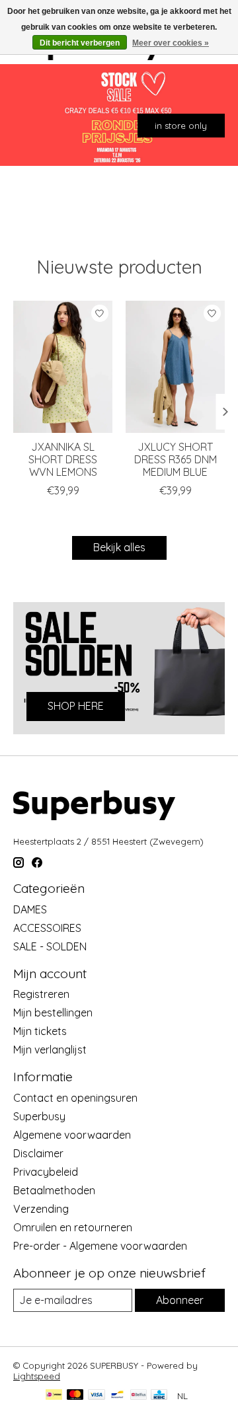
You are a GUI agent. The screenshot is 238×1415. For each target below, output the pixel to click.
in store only (181, 125)
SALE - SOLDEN (50, 946)
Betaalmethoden (54, 1190)
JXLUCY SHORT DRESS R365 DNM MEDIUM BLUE (175, 459)
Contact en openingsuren (75, 1097)
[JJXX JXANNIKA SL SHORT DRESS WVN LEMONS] (62, 367)
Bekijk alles (119, 547)
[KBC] (159, 1395)
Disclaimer (38, 1153)
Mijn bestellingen (53, 1012)
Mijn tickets (40, 1031)
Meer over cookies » (170, 43)
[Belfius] (138, 1395)
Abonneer (180, 1300)
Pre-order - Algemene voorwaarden (100, 1245)
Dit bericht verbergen (80, 43)
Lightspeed (36, 1376)
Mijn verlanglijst (50, 1049)
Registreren (41, 994)
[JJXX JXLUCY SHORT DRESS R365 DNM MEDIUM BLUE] (175, 367)
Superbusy (39, 1116)
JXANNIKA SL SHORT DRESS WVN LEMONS (62, 459)
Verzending (41, 1208)
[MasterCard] (75, 1395)
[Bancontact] (117, 1395)
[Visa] (96, 1395)
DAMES (30, 909)
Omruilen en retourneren (72, 1227)
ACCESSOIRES (47, 928)
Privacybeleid (45, 1171)
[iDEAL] (54, 1395)
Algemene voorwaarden (72, 1134)
